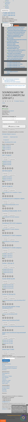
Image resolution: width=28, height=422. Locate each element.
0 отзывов (16, 101)
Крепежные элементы (10, 80)
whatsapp (4, 134)
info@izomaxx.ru (6, 401)
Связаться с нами (6, 380)
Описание (5, 136)
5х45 (15, 142)
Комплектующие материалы (12, 79)
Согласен (3, 420)
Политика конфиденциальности (9, 366)
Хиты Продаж (5, 377)
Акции (3, 374)
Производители (5, 373)
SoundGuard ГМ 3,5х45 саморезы (12, 81)
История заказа (5, 388)
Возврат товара (5, 381)
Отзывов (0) (6, 139)
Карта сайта (5, 383)
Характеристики (14, 136)
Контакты (4, 369)
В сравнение (12, 129)
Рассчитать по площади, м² (9, 116)
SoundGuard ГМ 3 (9, 142)
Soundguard (11, 110)
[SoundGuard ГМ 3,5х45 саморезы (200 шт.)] (15, 86)
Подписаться (6, 360)
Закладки (4, 389)
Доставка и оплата (12, 71)
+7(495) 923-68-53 (8, 13)
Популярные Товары (7, 376)
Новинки (4, 379)
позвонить (13, 134)
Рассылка (4, 391)
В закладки (5, 129)
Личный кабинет (6, 386)
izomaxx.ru (4, 409)
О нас (8, 73)
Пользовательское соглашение (9, 368)
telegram (9, 134)
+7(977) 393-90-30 (8, 15)
